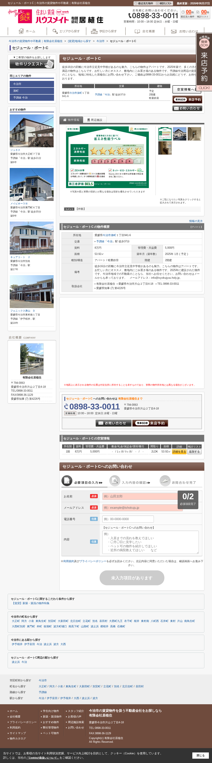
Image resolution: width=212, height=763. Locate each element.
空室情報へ (186, 89)
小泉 (31, 621)
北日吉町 (75, 621)
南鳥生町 (189, 621)
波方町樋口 (60, 626)
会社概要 (15, 716)
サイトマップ (18, 733)
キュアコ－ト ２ (20, 257)
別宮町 (52, 621)
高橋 (113, 626)
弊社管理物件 (51, 727)
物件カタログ (18, 738)
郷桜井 (104, 626)
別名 (95, 621)
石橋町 (121, 626)
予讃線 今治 (20, 97)
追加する (194, 451)
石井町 (164, 621)
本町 (39, 626)
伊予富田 (29, 644)
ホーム (14, 711)
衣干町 (128, 621)
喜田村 (103, 621)
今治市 (73, 92)
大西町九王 (116, 621)
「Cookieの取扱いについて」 (42, 757)
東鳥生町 (41, 621)
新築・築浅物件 (52, 716)
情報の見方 (196, 221)
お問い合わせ (76, 727)
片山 (180, 621)
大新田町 (63, 621)
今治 (107, 94)
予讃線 (98, 94)
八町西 (155, 621)
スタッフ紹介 (76, 711)
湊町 (79, 92)
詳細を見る (179, 451)
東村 (173, 621)
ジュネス (15, 150)
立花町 (87, 621)
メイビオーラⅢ (19, 203)
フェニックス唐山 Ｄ (22, 310)
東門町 (31, 626)
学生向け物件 (51, 711)
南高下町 (74, 626)
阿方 (24, 621)
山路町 (85, 626)
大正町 (16, 621)
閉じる (201, 755)
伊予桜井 (17, 644)
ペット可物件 (51, 733)
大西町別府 (18, 626)
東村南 (145, 621)
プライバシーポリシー (93, 561)
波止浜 (95, 626)
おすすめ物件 (51, 722)
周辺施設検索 (76, 722)
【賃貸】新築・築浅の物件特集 (30, 603)
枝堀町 (48, 626)
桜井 (136, 621)
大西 (63, 644)
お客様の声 (74, 716)
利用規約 (68, 561)
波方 (56, 644)
